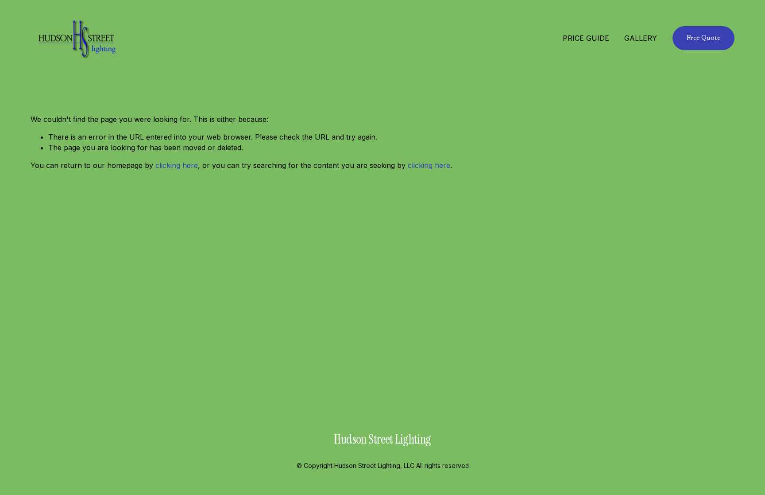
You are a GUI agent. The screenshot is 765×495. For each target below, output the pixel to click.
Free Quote (703, 38)
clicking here (176, 165)
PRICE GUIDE (586, 38)
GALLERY (640, 38)
